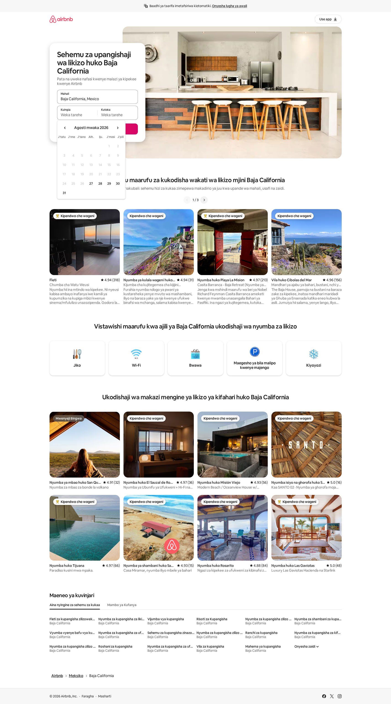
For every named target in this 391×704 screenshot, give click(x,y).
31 (64, 193)
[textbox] (77, 115)
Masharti (104, 696)
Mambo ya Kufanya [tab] (121, 605)
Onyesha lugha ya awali (229, 6)
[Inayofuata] (204, 200)
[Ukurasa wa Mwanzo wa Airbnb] (61, 19)
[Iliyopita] (187, 200)
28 (100, 183)
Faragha (88, 696)
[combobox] (97, 99)
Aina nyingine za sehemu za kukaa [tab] (75, 605)
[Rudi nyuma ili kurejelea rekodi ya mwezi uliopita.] (65, 127)
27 (91, 183)
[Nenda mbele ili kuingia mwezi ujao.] (117, 127)
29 (109, 183)
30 (118, 183)
